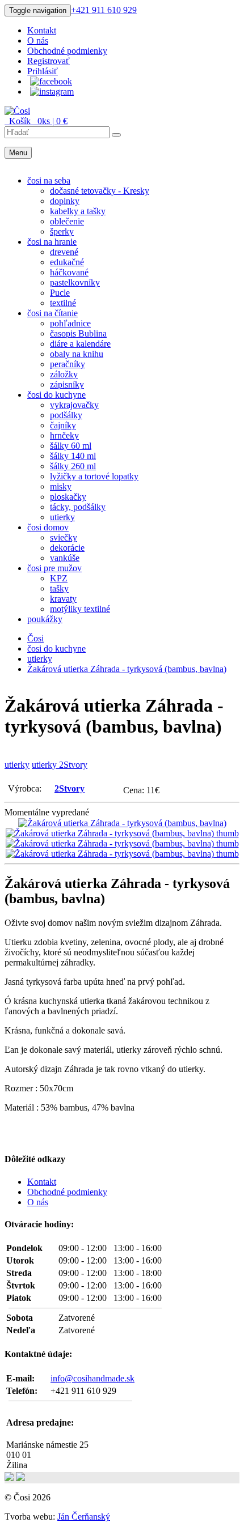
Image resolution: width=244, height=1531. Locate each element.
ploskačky (68, 496)
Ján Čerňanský (83, 1516)
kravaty (63, 598)
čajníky (63, 425)
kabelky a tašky (78, 211)
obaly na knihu (76, 354)
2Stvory (69, 788)
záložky (64, 374)
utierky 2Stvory (59, 764)
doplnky (64, 201)
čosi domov (48, 527)
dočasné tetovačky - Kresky (99, 190)
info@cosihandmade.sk (92, 1378)
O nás (37, 40)
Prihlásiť (42, 71)
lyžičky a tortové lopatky (94, 476)
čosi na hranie (52, 241)
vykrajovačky (74, 405)
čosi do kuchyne (56, 394)
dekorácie (67, 547)
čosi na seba (48, 180)
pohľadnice (70, 323)
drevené (64, 252)
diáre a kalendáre (80, 343)
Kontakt (41, 30)
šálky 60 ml (70, 445)
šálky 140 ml (73, 456)
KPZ (59, 578)
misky (60, 486)
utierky (62, 517)
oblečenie (67, 221)
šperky (62, 231)
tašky (59, 588)
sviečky (63, 537)
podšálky (66, 415)
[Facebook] (51, 81)
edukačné (67, 262)
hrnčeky (64, 435)
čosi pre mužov (54, 568)
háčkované (69, 272)
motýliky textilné (80, 609)
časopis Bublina (78, 333)
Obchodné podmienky (67, 51)
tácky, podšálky (78, 507)
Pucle (60, 292)
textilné (63, 303)
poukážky (44, 619)
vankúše (64, 558)
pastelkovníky (75, 282)
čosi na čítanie (52, 313)
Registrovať (48, 61)
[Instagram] (52, 91)
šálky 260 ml (73, 466)
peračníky (67, 364)
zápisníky (67, 384)
